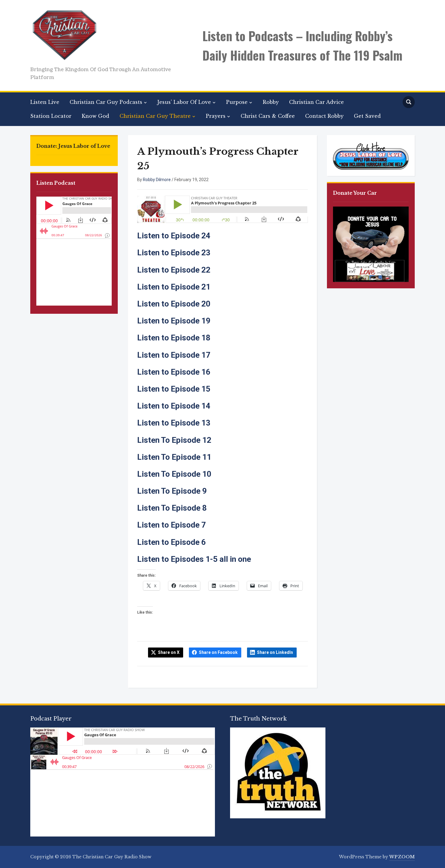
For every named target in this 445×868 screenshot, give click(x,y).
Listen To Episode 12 (174, 440)
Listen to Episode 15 (173, 388)
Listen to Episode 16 (173, 371)
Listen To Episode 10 (174, 474)
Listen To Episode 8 (172, 507)
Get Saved (367, 116)
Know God (95, 116)
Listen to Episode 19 (173, 320)
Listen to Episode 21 (173, 286)
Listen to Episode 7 (171, 524)
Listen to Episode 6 (171, 542)
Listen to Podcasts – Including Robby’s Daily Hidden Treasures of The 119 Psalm (302, 45)
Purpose (237, 102)
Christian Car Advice (316, 102)
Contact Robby (324, 116)
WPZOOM (402, 857)
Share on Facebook (218, 652)
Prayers (216, 116)
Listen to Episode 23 (173, 252)
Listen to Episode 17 (173, 354)
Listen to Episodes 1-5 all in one (194, 559)
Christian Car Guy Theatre (155, 116)
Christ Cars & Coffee (268, 116)
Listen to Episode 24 (173, 235)
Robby (271, 102)
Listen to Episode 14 (173, 405)
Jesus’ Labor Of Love (184, 102)
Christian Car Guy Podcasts (106, 102)
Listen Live (44, 102)
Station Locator (50, 116)
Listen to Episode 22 (173, 269)
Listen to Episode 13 (173, 422)
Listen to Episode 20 (173, 303)
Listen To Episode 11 (174, 457)
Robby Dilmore (157, 179)
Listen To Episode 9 (172, 490)
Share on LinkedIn (275, 652)
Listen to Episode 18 (173, 337)
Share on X (169, 652)
